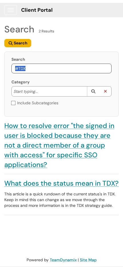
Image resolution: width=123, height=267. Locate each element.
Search (18, 59)
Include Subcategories (37, 102)
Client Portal (37, 10)
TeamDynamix (63, 259)
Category (20, 82)
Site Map (88, 259)
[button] (93, 91)
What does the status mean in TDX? (61, 183)
